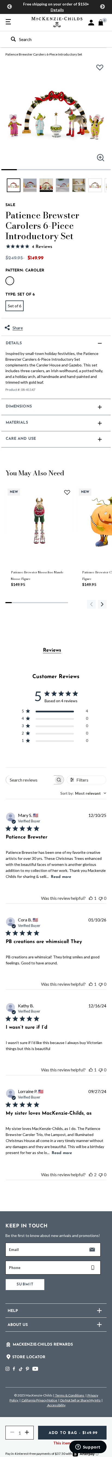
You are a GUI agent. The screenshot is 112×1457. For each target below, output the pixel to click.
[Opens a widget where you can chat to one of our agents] (88, 1447)
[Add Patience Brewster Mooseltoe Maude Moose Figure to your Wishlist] (67, 492)
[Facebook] (14, 1369)
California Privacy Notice (39, 1400)
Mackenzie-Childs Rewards (43, 1345)
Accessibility (56, 1405)
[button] (91, 22)
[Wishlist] (101, 70)
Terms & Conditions (70, 1395)
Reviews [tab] (52, 650)
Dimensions (19, 406)
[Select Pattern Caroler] (9, 280)
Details (57, 9)
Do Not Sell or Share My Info (80, 1400)
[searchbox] (30, 779)
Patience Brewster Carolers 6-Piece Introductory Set (43, 54)
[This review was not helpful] (100, 898)
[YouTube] (35, 1369)
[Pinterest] (27, 1369)
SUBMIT (25, 1284)
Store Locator (28, 1357)
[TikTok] (20, 1369)
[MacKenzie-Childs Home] (57, 21)
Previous (9, 7)
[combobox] (51, 39)
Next (102, 7)
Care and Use (21, 439)
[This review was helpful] (91, 898)
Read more (61, 877)
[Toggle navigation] (8, 22)
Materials (17, 423)
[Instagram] (7, 1369)
